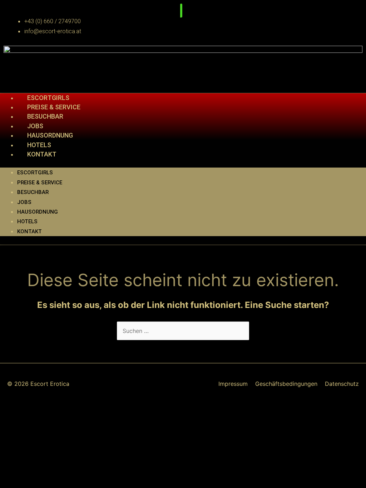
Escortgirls (48, 97)
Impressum (233, 383)
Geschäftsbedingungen (286, 383)
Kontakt (41, 154)
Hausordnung (50, 135)
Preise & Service (53, 107)
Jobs (35, 126)
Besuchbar (45, 116)
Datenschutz (342, 383)
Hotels (39, 145)
